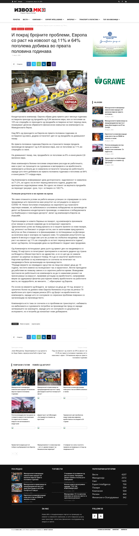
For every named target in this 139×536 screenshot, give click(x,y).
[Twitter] (34, 64)
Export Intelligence (54, 19)
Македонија (29, 29)
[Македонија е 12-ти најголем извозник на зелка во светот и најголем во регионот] (57, 497)
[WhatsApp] (39, 64)
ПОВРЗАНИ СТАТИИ (21, 365)
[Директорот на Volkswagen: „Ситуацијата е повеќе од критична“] (49, 405)
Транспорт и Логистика (88, 19)
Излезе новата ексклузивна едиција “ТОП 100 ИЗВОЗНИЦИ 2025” (74, 486)
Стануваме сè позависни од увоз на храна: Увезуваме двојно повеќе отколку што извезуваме (74, 476)
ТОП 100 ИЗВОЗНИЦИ (110, 19)
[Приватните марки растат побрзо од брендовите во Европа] (23, 435)
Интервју (70, 19)
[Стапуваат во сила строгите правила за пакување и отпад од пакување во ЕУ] (75, 435)
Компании (37, 19)
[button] (119, 1)
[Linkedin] (125, 1)
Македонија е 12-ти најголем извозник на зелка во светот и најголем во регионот (75, 496)
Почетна (14, 25)
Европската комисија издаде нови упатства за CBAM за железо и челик (75, 389)
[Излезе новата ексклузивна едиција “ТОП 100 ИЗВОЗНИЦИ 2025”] (57, 487)
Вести (25, 19)
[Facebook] (122, 1)
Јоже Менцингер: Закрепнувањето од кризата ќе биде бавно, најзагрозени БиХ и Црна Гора (29, 352)
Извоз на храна (24, 324)
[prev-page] (13, 453)
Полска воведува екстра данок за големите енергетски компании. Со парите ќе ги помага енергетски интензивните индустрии (23, 419)
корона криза (36, 324)
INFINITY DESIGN (48, 529)
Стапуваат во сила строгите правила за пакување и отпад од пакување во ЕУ (74, 447)
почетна (16, 19)
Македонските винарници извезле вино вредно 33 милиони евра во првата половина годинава (33, 476)
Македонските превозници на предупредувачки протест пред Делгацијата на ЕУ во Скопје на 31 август (35, 487)
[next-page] (16, 453)
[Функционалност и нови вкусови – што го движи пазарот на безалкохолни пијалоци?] (49, 435)
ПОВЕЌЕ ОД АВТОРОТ (41, 365)
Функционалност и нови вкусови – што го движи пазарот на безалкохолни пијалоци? (48, 447)
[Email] (49, 64)
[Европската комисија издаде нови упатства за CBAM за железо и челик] (75, 377)
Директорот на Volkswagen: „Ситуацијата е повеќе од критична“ (47, 417)
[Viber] (54, 64)
